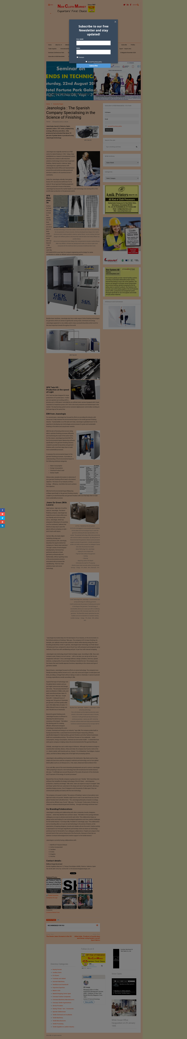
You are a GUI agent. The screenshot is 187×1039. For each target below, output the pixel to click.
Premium (81, 57)
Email (78, 48)
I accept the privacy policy (95, 62)
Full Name (79, 39)
